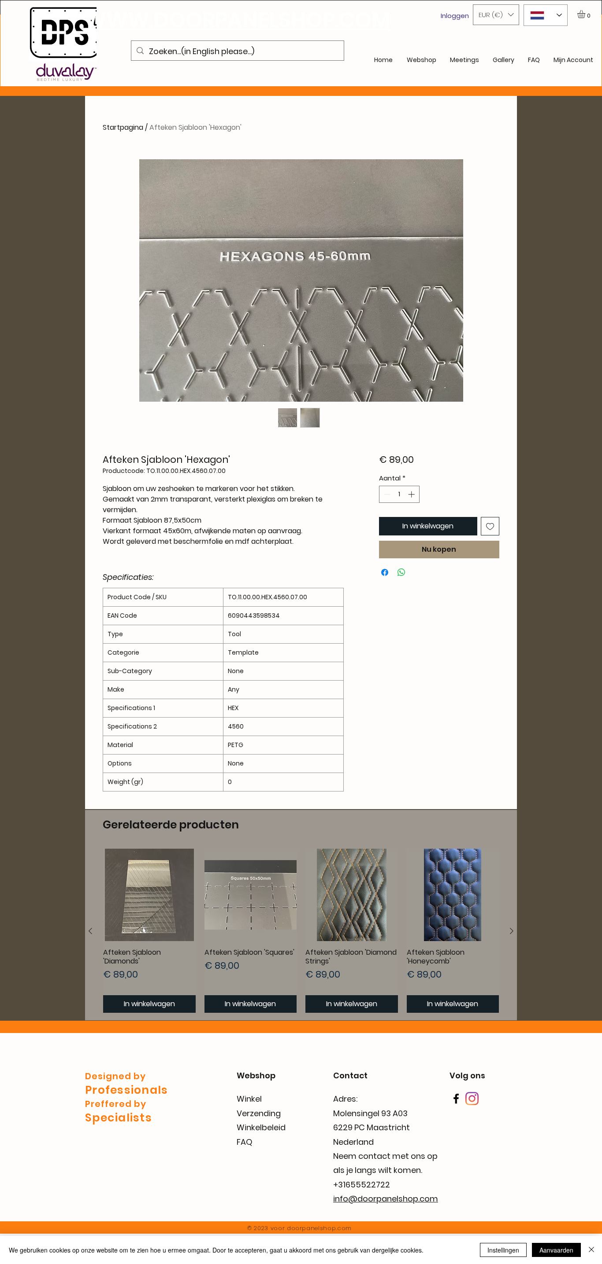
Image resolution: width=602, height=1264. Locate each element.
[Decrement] (386, 494)
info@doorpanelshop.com (385, 1198)
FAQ (245, 1141)
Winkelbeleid (261, 1127)
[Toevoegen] (490, 526)
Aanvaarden (556, 1250)
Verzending (259, 1113)
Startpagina (123, 127)
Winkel (249, 1098)
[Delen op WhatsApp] (401, 572)
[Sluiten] (591, 1250)
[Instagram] (472, 1098)
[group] (301, 930)
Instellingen (503, 1250)
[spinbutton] (399, 494)
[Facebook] (456, 1098)
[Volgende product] (511, 931)
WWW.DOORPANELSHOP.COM (237, 20)
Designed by (115, 1076)
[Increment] (412, 494)
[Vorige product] (90, 931)
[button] (496, 14)
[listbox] (496, 14)
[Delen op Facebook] (384, 572)
